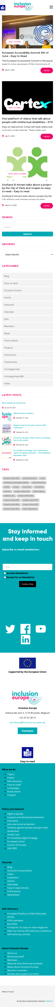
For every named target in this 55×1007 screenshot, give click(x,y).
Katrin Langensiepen (30, 508)
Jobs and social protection (21, 824)
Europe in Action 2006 (26, 495)
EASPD (7, 487)
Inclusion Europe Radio (19, 870)
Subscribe (27, 584)
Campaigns (13, 788)
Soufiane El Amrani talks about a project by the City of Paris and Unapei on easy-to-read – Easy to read (27, 188)
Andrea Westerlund (39, 482)
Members (9, 326)
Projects (8, 347)
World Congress (39, 491)
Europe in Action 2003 (12, 504)
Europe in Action (13, 290)
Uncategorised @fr (14, 376)
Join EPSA (12, 923)
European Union (16, 841)
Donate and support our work (23, 973)
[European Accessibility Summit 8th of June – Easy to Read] (27, 38)
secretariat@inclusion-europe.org (27, 722)
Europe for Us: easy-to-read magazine (27, 927)
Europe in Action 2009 (22, 491)
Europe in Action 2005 (12, 500)
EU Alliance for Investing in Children (16, 482)
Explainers (13, 877)
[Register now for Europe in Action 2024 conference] (6, 428)
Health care (13, 834)
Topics (10, 774)
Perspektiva (39, 487)
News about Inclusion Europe (22, 966)
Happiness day (9, 495)
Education (12, 820)
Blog (11, 174)
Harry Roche (27, 487)
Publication (10, 354)
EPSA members (15, 920)
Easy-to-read (15, 42)
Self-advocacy (14, 781)
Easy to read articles (18, 887)
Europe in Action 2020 (30, 504)
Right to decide (15, 813)
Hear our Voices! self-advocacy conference (29, 930)
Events (7, 297)
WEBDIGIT (49, 1001)
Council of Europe (16, 844)
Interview (9, 311)
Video (7, 383)
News (7, 333)
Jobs (6, 318)
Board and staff (15, 956)
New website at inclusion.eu (14, 403)
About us (12, 953)
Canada (16, 487)
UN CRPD (12, 848)
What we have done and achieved (24, 963)
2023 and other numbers (23, 413)
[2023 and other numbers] (6, 416)
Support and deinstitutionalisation (25, 817)
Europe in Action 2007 (12, 508)
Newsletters (13, 894)
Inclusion (8, 491)
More (47, 70)
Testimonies (10, 361)
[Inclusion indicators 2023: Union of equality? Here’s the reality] (6, 440)
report (43, 478)
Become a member (17, 970)
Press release (11, 340)
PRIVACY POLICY (8, 992)
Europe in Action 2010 (12, 478)
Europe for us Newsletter (20, 577)
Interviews (12, 884)
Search (27, 234)
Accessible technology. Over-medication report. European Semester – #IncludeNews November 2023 (31, 452)
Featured (9, 304)
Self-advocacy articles (18, 934)
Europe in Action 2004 (30, 500)
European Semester (29, 478)
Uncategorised (12, 369)
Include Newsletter (17, 573)
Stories (11, 880)
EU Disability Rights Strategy (22, 837)
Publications (14, 791)
